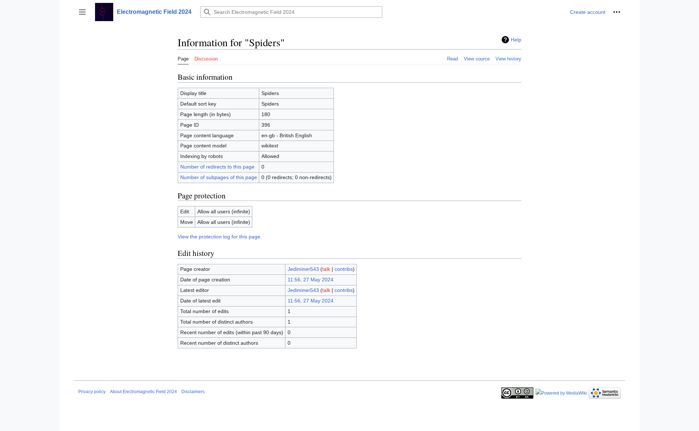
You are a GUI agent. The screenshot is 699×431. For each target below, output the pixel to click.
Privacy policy (92, 391)
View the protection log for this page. (220, 237)
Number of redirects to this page (217, 167)
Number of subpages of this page (218, 177)
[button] (82, 12)
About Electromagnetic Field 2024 (143, 391)
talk (326, 269)
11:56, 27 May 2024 (310, 279)
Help (516, 40)
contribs (344, 269)
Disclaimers (193, 391)
